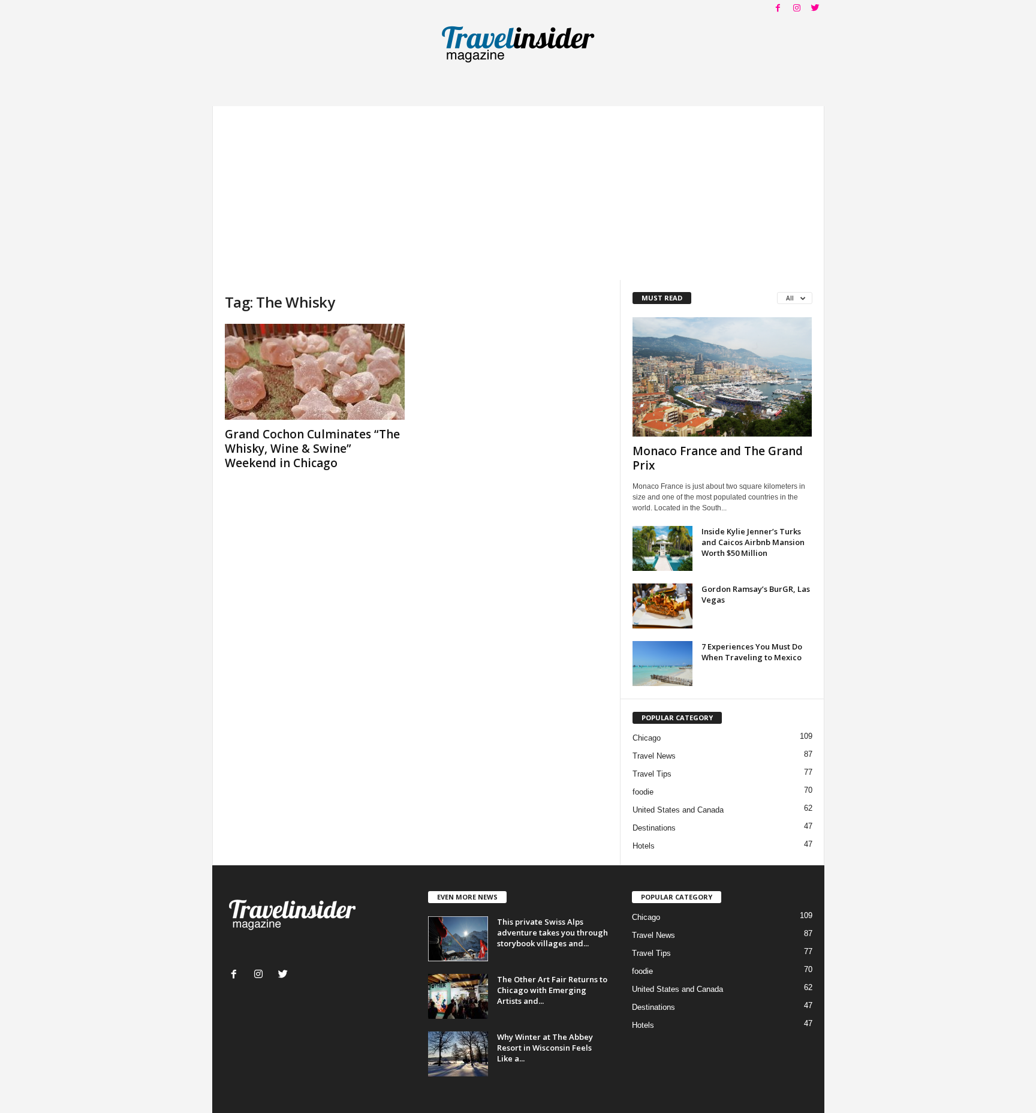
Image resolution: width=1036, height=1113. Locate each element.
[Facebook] (778, 8)
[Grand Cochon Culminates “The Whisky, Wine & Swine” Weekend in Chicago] (315, 372)
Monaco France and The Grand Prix (718, 458)
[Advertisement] (518, 190)
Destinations (654, 827)
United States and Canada (678, 809)
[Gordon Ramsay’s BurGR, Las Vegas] (662, 605)
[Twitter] (815, 8)
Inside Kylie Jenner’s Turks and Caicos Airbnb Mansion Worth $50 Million (753, 542)
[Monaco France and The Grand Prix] (722, 377)
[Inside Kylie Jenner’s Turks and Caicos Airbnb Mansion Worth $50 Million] (662, 548)
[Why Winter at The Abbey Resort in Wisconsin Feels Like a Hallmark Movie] (458, 1053)
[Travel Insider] (518, 44)
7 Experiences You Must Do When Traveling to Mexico (751, 652)
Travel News (654, 755)
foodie (643, 791)
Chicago (647, 737)
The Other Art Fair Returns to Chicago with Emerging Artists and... (552, 990)
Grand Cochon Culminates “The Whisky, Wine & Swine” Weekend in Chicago (312, 448)
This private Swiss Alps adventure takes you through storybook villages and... (552, 932)
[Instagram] (797, 8)
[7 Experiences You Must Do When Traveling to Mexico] (662, 663)
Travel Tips (652, 773)
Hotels (644, 845)
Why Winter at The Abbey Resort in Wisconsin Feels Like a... (545, 1047)
